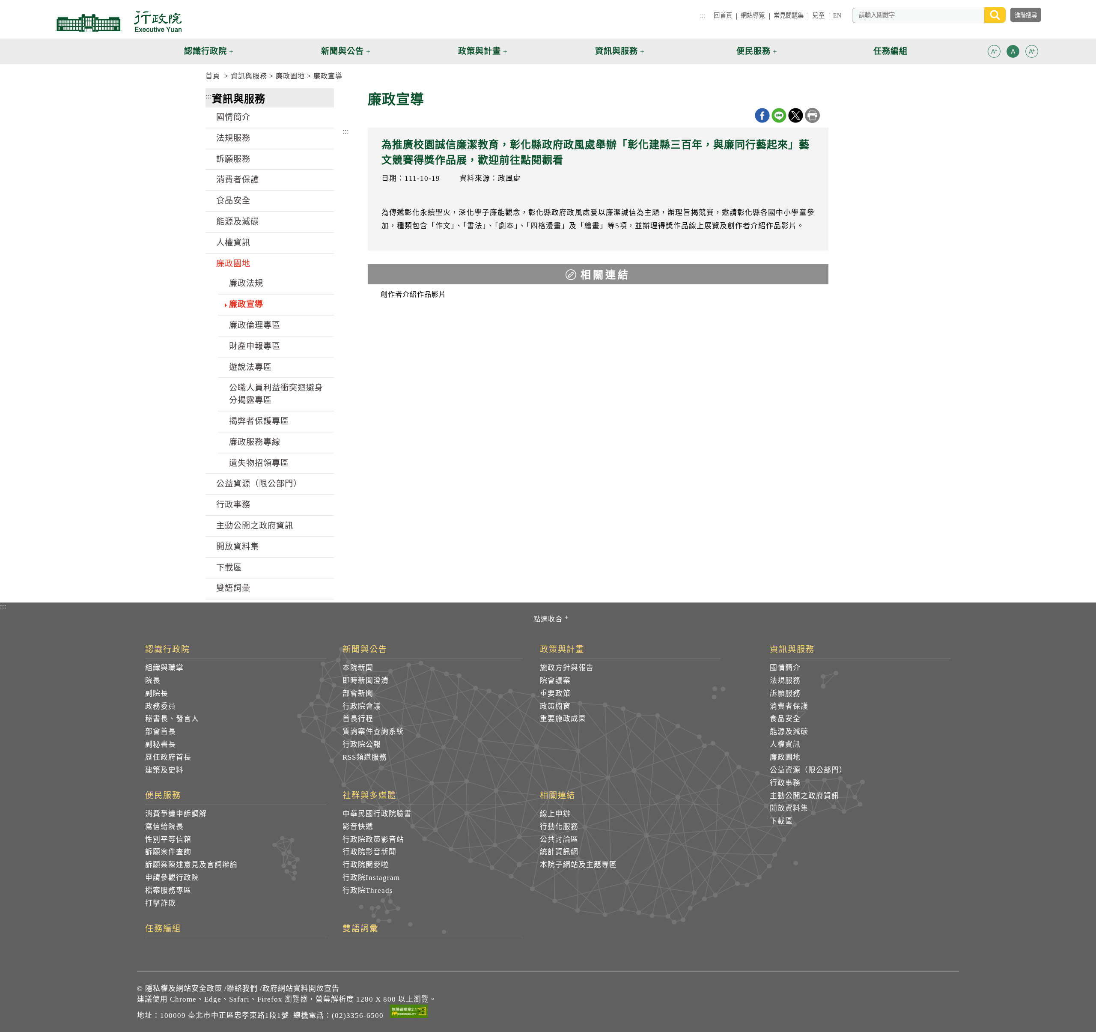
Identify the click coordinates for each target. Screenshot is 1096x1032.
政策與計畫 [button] (479, 51)
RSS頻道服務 (364, 757)
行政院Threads (367, 890)
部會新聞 (357, 693)
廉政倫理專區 (254, 325)
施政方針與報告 (567, 668)
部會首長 (160, 732)
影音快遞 (357, 827)
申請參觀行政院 (172, 878)
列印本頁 (812, 115)
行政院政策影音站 (373, 839)
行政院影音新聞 (369, 852)
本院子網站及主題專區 (578, 865)
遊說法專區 (250, 367)
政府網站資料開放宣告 (301, 988)
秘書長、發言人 (172, 719)
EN (837, 15)
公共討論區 (559, 839)
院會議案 (555, 681)
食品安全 (233, 200)
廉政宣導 (327, 76)
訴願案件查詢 (168, 852)
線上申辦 (555, 814)
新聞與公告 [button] (342, 51)
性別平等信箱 (168, 839)
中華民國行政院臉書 (377, 814)
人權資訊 (233, 242)
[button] (994, 51)
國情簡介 (233, 117)
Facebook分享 (762, 115)
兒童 (818, 15)
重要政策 (555, 693)
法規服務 (233, 138)
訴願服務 (233, 159)
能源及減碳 (237, 221)
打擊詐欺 (160, 903)
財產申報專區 (254, 346)
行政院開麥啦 (365, 865)
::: (702, 15)
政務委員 (160, 706)
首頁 (213, 76)
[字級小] (994, 53)
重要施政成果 (563, 719)
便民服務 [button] (753, 51)
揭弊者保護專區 (259, 421)
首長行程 (357, 719)
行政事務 (233, 504)
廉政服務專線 (254, 442)
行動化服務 (559, 827)
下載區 (229, 567)
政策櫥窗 (555, 706)
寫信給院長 (164, 827)
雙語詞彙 (233, 588)
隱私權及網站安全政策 (183, 988)
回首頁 (723, 15)
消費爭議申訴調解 (176, 814)
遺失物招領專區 (259, 463)
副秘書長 (160, 744)
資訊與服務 (249, 76)
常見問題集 (789, 15)
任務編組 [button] (890, 51)
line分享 (778, 115)
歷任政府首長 (168, 757)
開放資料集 (237, 546)
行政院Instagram (371, 878)
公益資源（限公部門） (259, 483)
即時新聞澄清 (365, 681)
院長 (153, 681)
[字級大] (1031, 53)
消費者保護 (237, 179)
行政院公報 (361, 744)
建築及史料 (164, 770)
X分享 (795, 115)
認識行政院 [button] (205, 51)
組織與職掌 (164, 668)
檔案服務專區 (168, 890)
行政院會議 (361, 706)
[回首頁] (118, 21)
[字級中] (1013, 53)
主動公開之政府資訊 (254, 525)
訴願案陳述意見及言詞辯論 (191, 865)
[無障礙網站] (409, 1013)
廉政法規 (246, 283)
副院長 (156, 693)
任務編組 (163, 929)
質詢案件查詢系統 (373, 732)
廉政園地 (290, 76)
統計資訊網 (559, 852)
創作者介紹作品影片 (413, 294)
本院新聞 (357, 668)
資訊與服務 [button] (616, 51)
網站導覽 (753, 15)
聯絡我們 (242, 988)
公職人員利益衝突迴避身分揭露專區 (276, 394)
